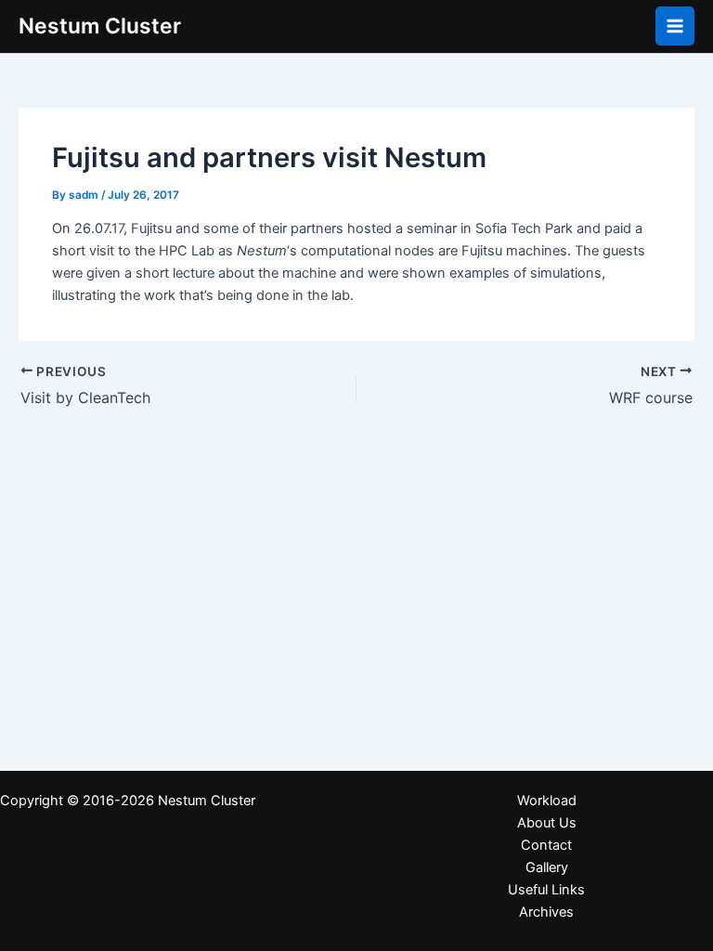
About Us (547, 822)
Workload (547, 800)
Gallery (546, 867)
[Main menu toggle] (674, 26)
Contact (546, 845)
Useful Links (546, 889)
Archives (546, 912)
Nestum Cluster (100, 26)
